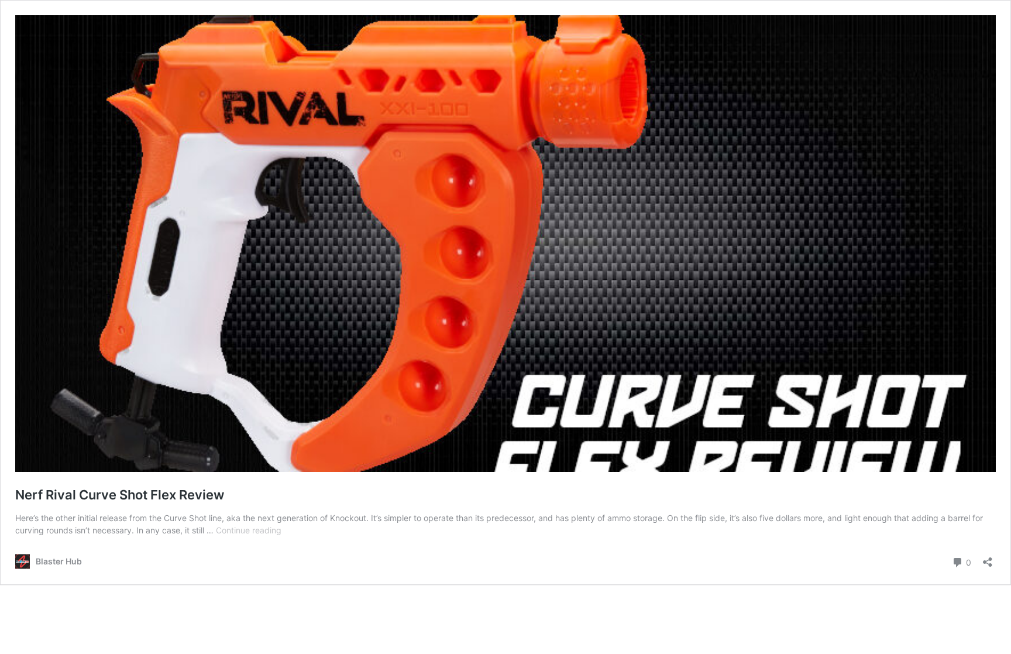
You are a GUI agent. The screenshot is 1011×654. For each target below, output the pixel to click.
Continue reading (248, 530)
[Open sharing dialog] (987, 558)
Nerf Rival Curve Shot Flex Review (119, 494)
